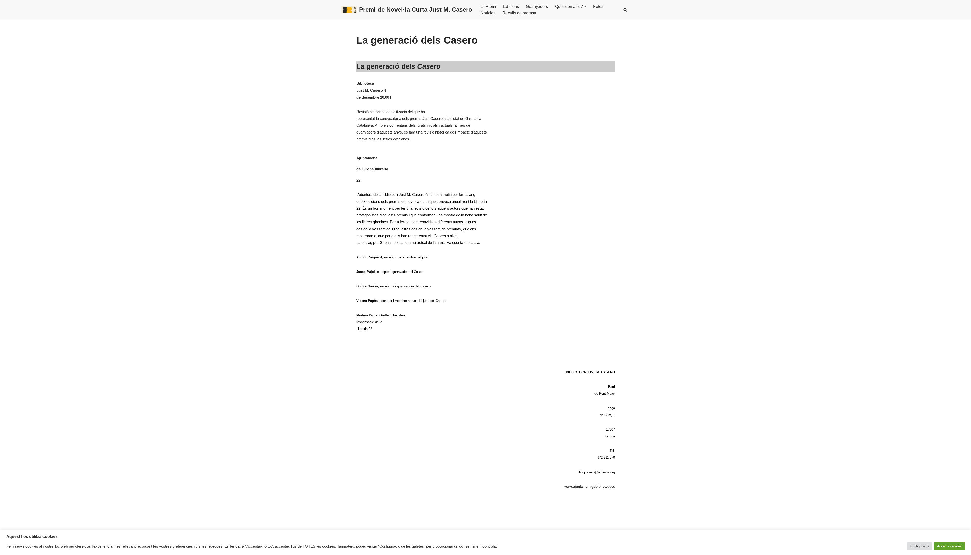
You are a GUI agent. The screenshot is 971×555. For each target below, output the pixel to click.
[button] (585, 6)
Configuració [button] (919, 546)
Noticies (488, 13)
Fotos (598, 6)
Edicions (511, 6)
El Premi (488, 6)
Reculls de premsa (519, 13)
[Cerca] (625, 10)
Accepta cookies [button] (949, 546)
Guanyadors (537, 6)
